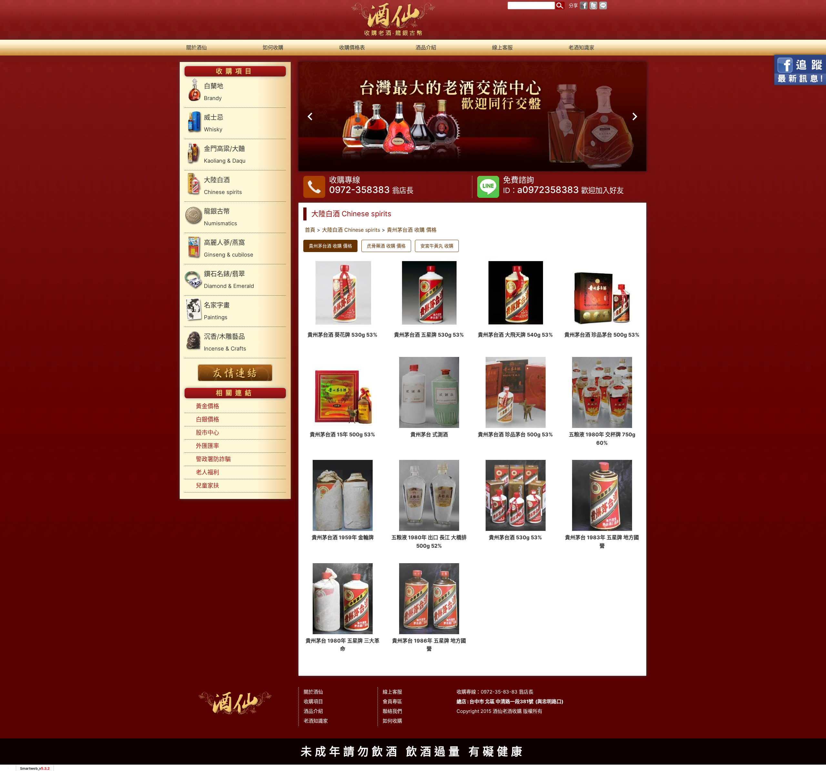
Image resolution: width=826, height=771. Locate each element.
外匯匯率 (207, 445)
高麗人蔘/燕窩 (228, 248)
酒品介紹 (426, 47)
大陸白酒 (223, 185)
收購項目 (313, 701)
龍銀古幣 (220, 217)
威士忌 (213, 123)
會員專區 (392, 701)
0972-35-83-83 (499, 692)
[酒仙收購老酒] (393, 19)
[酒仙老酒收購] (235, 701)
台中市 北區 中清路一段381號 (501, 701)
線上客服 (502, 47)
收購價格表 (352, 47)
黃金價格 (207, 406)
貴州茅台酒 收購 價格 (412, 230)
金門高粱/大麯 (225, 154)
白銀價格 (207, 419)
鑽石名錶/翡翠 (229, 279)
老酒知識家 (581, 47)
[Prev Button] (312, 116)
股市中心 (207, 432)
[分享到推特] (593, 5)
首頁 (310, 230)
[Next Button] (632, 116)
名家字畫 (217, 310)
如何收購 (273, 47)
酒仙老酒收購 (507, 711)
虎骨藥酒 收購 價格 (386, 246)
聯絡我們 (392, 711)
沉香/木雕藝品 (225, 342)
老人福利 (207, 472)
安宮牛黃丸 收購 (436, 246)
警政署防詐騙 (213, 459)
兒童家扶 (207, 485)
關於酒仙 (196, 47)
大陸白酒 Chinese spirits (351, 230)
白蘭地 (213, 91)
